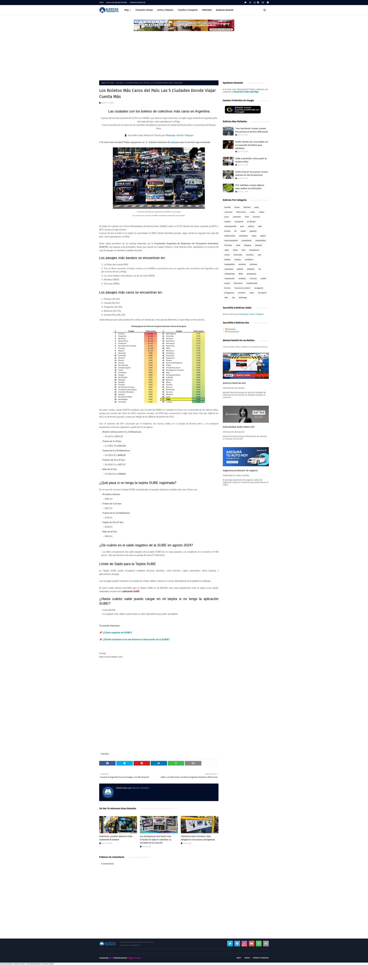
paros (226, 217)
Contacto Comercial (137, 2)
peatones (251, 269)
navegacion (258, 288)
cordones (242, 279)
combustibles (260, 241)
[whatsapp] (254, 2)
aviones (251, 226)
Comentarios (233, 331)
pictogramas (229, 293)
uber (226, 298)
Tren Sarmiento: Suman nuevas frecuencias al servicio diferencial (251, 130)
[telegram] (267, 2)
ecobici (263, 279)
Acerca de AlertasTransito (116, 2)
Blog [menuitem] (126, 10)
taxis (243, 250)
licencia (227, 288)
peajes (263, 236)
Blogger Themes (134, 958)
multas (227, 255)
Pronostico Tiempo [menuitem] (144, 10)
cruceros (253, 279)
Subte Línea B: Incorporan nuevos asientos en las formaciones (251, 173)
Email (180, 135)
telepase (247, 245)
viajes (226, 250)
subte (238, 245)
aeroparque (251, 274)
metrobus (250, 255)
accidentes (251, 222)
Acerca (247, 958)
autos (256, 207)
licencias (256, 217)
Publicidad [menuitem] (207, 10)
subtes (261, 212)
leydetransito (229, 236)
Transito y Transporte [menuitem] (188, 10)
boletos (227, 260)
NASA (241, 274)
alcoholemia (246, 241)
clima (247, 217)
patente (240, 269)
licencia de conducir (242, 288)
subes (251, 293)
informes (247, 207)
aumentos (237, 217)
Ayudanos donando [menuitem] (224, 10)
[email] (263, 2)
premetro (242, 293)
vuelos (243, 231)
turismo (227, 231)
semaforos (249, 260)
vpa (233, 298)
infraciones (238, 283)
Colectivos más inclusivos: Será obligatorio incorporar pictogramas (198, 838)
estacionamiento (231, 241)
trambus (237, 260)
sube (260, 226)
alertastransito (230, 226)
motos (235, 250)
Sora (111, 958)
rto (259, 269)
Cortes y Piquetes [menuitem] (165, 10)
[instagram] (250, 2)
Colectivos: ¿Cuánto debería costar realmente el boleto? (116, 838)
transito (227, 207)
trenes (237, 207)
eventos (227, 222)
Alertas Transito (140, 788)
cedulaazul (228, 269)
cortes (252, 212)
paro (242, 226)
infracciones (241, 212)
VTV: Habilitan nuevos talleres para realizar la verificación (249, 187)
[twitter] (245, 2)
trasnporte (262, 293)
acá (173, 142)
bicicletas (228, 245)
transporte (239, 222)
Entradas (231, 329)
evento (227, 283)
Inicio (101, 2)
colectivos (120, 83)
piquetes (253, 231)
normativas (243, 236)
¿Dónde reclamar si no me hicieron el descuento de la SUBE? (136, 639)
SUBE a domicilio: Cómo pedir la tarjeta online (251, 160)
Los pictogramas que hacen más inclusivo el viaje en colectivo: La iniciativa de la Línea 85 (155, 839)
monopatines (229, 264)
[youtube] (251, 943)
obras (254, 236)
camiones (253, 264)
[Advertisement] (184, 53)
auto (259, 255)
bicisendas (238, 255)
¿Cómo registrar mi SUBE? (117, 632)
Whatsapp (170, 135)
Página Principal (107, 83)
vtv (235, 231)
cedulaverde (229, 279)
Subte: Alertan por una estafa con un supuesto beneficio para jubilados (251, 145)
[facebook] (258, 2)
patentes (258, 245)
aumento (242, 264)
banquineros (254, 250)
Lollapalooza (229, 274)
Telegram (189, 135)
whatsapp (243, 298)
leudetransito (252, 283)
